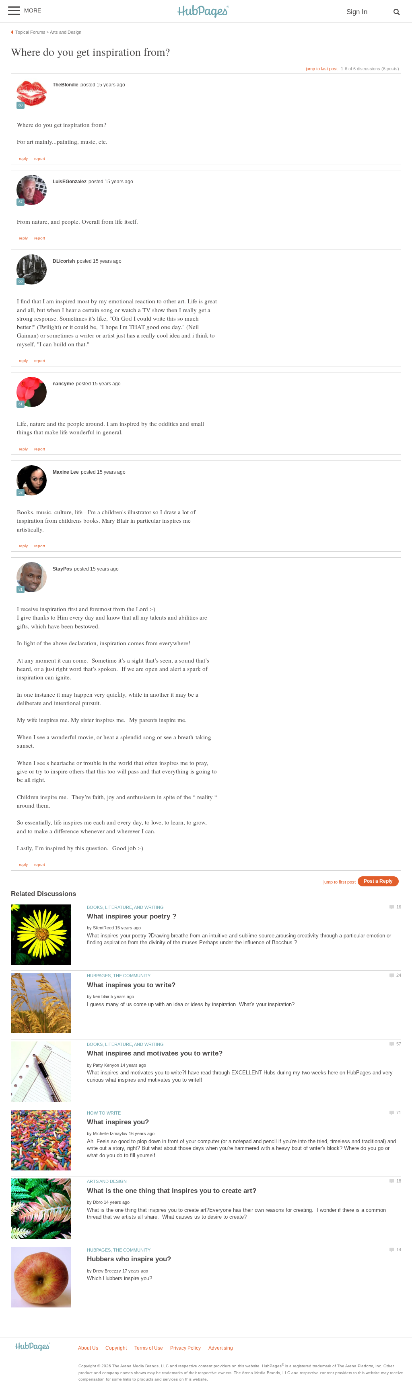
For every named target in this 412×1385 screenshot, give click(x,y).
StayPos (62, 569)
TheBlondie (65, 85)
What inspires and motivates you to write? (154, 1053)
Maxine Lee (66, 472)
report (39, 159)
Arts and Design (107, 1181)
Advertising (220, 1348)
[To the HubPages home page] (32, 1347)
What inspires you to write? (131, 985)
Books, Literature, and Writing (125, 907)
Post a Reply (378, 881)
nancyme (63, 384)
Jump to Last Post (322, 68)
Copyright (116, 1348)
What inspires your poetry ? (131, 916)
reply (23, 159)
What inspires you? (118, 1122)
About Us (88, 1348)
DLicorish (64, 261)
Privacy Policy (185, 1348)
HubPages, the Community (118, 975)
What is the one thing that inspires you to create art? (171, 1191)
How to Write (104, 1113)
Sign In (356, 12)
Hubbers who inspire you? (129, 1259)
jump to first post (339, 882)
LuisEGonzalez (70, 181)
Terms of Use (148, 1348)
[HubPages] (203, 12)
